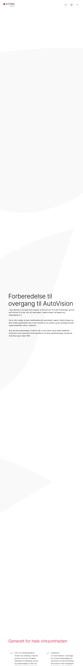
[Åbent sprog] (71, 4)
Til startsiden (9, 5)
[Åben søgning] (66, 4)
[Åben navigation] (77, 4)
